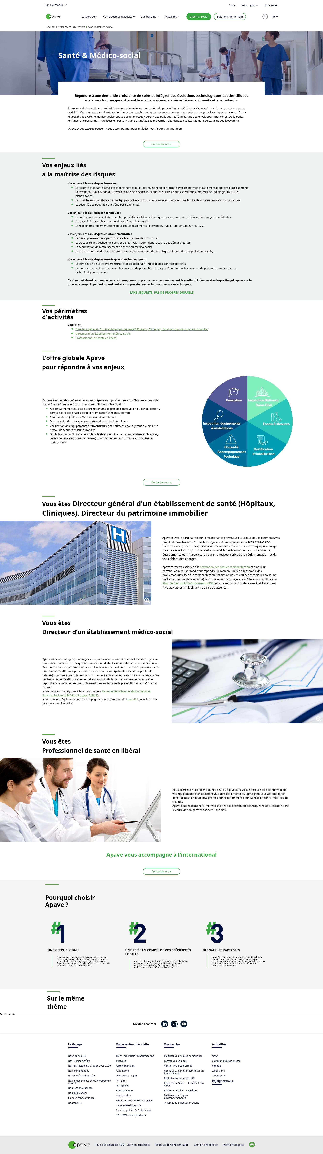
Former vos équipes (175, 1060)
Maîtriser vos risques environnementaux (176, 1096)
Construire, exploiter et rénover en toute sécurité (184, 1072)
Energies (121, 1060)
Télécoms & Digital (126, 1075)
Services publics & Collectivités (133, 1110)
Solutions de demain (230, 16)
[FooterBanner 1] (79, 1147)
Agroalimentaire (125, 1065)
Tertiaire (120, 1080)
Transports (122, 1085)
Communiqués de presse (226, 1060)
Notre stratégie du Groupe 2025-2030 (89, 1065)
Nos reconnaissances (80, 1087)
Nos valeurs (75, 1102)
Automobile (122, 1070)
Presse (232, 4)
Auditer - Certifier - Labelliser (180, 1090)
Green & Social (198, 16)
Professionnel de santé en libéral (96, 338)
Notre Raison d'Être (79, 1060)
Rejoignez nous (222, 1081)
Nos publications (77, 1092)
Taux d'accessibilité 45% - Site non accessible (122, 1145)
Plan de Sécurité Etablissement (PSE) (188, 583)
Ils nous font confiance (81, 1097)
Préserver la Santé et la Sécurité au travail (184, 1084)
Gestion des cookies (206, 1145)
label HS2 (132, 699)
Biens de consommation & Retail (134, 1100)
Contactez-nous (162, 144)
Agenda (216, 1065)
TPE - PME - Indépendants (131, 1115)
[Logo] (53, 20)
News (215, 1055)
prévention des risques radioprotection (225, 567)
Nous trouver (271, 4)
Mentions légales (233, 1145)
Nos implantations (78, 1070)
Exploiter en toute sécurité (179, 1078)
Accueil (51, 27)
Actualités (171, 16)
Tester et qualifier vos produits (181, 1102)
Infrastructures (124, 1090)
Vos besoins (148, 16)
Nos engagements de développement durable (89, 1082)
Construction (123, 1095)
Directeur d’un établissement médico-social (103, 333)
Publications (219, 1075)
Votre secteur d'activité (117, 16)
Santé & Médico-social (101, 27)
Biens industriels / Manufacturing (135, 1055)
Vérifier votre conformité (178, 1065)
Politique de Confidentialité (172, 1145)
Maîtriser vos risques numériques (183, 1055)
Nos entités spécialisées (81, 1075)
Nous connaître (77, 1055)
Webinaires (218, 1070)
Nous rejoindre (249, 4)
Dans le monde (54, 5)
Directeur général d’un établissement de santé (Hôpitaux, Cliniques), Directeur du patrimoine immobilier (141, 329)
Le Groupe (88, 16)
